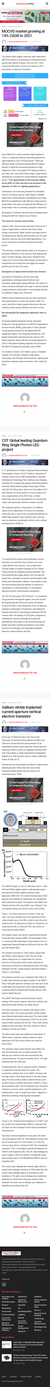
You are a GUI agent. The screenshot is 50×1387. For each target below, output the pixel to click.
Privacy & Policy (26, 1377)
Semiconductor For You (18, 42)
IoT (19, 1308)
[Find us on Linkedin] (4, 1284)
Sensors (37, 1310)
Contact (38, 1377)
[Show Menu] (3, 3)
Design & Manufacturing (8, 1324)
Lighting (21, 1315)
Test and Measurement (40, 1323)
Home (4, 27)
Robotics (38, 1297)
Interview (21, 1305)
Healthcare (22, 1297)
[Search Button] (47, 3)
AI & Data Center (8, 1302)
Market (21, 1318)
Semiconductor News (15, 27)
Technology (39, 1319)
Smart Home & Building (40, 1314)
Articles (5, 1305)
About (4, 1377)
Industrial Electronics (22, 1301)
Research (22, 1331)
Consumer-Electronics (6, 1319)
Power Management (23, 1327)
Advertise (13, 1377)
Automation (6, 1308)
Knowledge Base (24, 1311)
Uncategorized (40, 1327)
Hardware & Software (6, 1329)
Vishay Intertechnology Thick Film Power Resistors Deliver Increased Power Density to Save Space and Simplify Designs (30, 1357)
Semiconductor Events (40, 1301)
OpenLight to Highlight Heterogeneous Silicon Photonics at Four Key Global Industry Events (28, 1344)
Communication (8, 1315)
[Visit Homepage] (25, 3)
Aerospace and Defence (8, 1298)
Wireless (37, 1330)
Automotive (6, 1311)
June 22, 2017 (36, 42)
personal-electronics (22, 1322)
